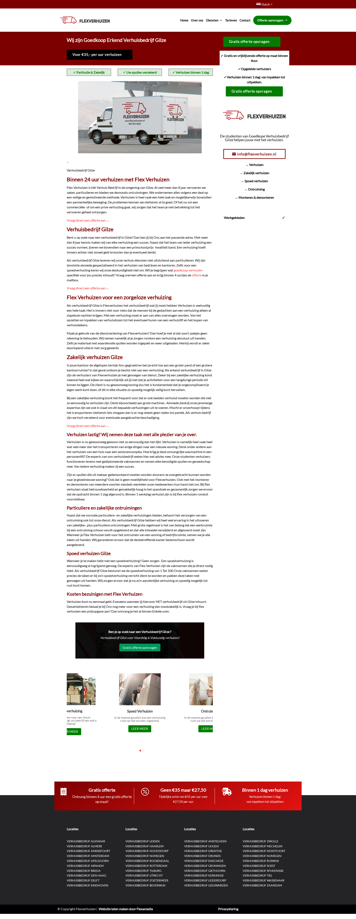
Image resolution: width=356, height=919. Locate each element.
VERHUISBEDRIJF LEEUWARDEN (206, 885)
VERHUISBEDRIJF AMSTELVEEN (205, 841)
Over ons (197, 20)
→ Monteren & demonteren (254, 197)
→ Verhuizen (254, 165)
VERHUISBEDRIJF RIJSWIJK (261, 861)
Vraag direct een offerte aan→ (88, 220)
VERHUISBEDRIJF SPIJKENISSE (263, 870)
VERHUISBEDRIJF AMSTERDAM (88, 856)
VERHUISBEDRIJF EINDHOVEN (87, 885)
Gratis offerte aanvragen (140, 647)
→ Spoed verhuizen (254, 181)
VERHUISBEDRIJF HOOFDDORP (147, 851)
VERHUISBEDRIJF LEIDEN (142, 841)
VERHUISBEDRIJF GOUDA (201, 846)
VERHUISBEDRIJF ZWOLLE (260, 841)
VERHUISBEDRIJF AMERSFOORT (88, 851)
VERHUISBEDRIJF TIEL (257, 875)
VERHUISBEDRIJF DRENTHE (203, 851)
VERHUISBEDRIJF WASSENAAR (263, 880)
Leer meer (69, 731)
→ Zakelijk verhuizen (254, 173)
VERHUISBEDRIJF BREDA (84, 870)
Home (184, 20)
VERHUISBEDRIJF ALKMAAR (86, 841)
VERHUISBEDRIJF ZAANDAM (262, 885)
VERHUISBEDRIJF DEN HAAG (86, 875)
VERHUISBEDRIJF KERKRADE (204, 875)
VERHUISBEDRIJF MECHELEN (262, 846)
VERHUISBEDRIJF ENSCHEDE (204, 861)
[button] (133, 750)
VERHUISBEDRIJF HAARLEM (144, 846)
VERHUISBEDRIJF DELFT (83, 880)
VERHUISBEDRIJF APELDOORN (88, 861)
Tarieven (231, 20)
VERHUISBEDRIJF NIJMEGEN (144, 856)
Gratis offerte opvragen (249, 41)
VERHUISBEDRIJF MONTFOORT (264, 851)
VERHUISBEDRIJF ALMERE (84, 846)
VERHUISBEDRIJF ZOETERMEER (146, 880)
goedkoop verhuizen (188, 270)
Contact (245, 20)
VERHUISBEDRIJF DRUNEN (202, 856)
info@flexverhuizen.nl (256, 154)
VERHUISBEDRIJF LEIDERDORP (205, 880)
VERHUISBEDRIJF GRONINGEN (205, 865)
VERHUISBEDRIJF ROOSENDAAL (147, 861)
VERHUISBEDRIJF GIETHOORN (204, 870)
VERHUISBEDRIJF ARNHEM (85, 865)
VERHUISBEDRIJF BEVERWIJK (145, 885)
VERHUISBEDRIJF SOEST (259, 865)
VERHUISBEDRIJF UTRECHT (144, 875)
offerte (197, 275)
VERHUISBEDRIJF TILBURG (143, 870)
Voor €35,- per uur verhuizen (97, 54)
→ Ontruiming (254, 189)
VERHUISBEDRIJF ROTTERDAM (146, 865)
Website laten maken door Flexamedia (126, 909)
